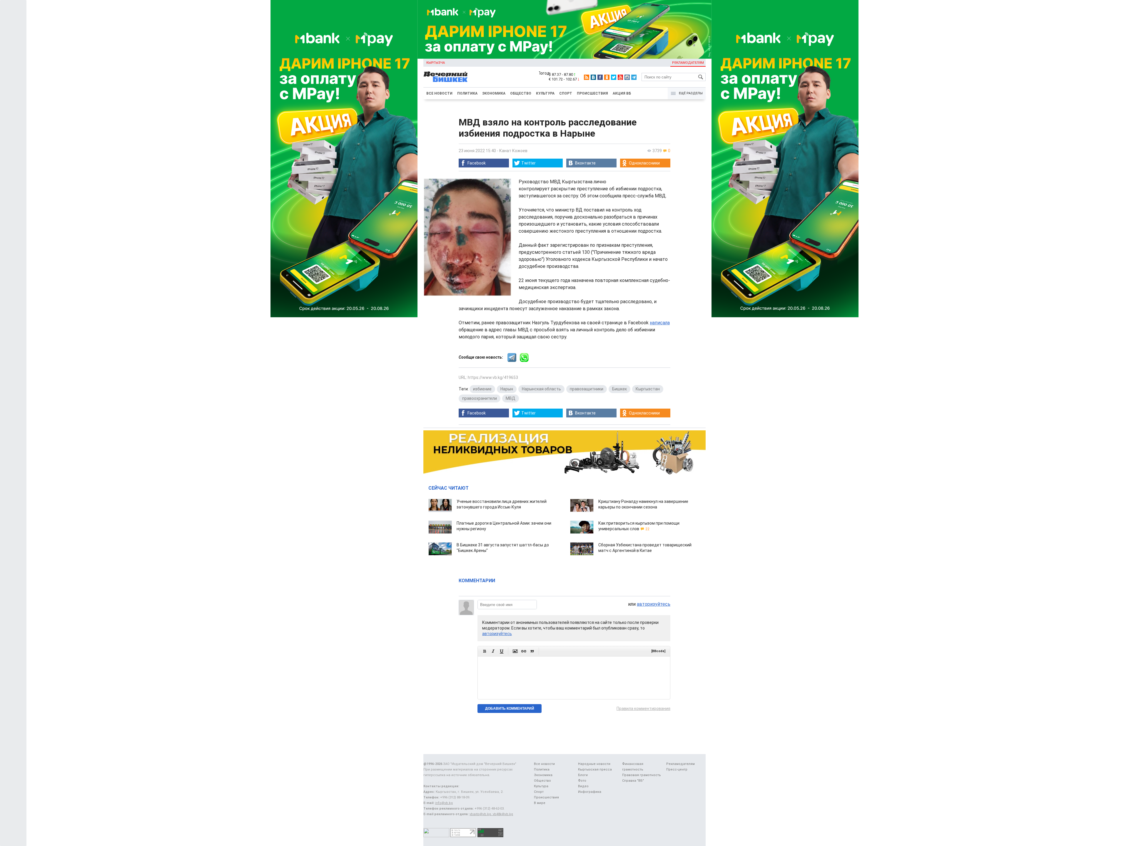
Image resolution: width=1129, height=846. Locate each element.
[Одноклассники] (606, 77)
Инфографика (589, 792)
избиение (482, 389)
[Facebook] (600, 77)
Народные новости (594, 764)
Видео (583, 786)
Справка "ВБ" (633, 781)
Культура (545, 93)
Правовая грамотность (641, 775)
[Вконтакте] (593, 77)
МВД (510, 398)
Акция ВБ (622, 93)
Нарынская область (541, 389)
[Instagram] (627, 77)
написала (660, 322)
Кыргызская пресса (595, 769)
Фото (582, 781)
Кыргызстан (648, 389)
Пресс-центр (676, 769)
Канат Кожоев (513, 150)
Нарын (506, 389)
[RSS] (586, 77)
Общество (520, 93)
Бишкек (619, 389)
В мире (539, 803)
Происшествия (592, 93)
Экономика (493, 93)
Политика (467, 93)
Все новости (439, 93)
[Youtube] (620, 77)
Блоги (583, 775)
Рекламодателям (688, 63)
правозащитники (586, 389)
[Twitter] (613, 77)
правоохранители (479, 398)
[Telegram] (634, 77)
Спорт (565, 93)
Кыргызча (435, 63)
